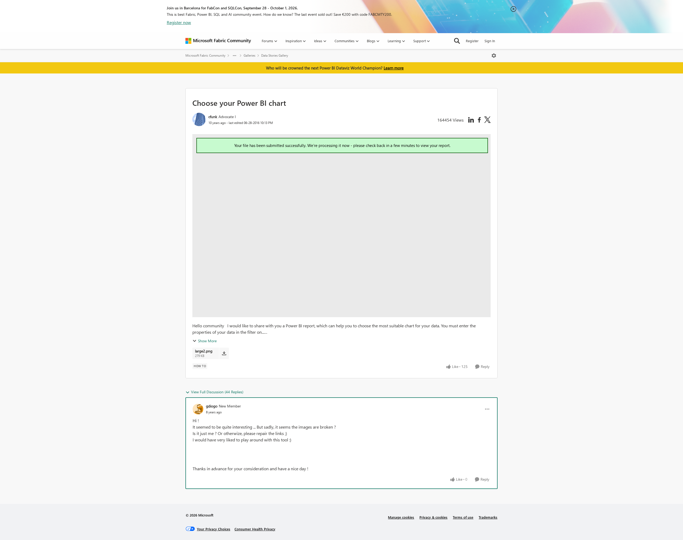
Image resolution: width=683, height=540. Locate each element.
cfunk (212, 116)
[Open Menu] (494, 55)
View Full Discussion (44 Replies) (217, 391)
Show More (207, 340)
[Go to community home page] (218, 41)
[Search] (457, 41)
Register (472, 40)
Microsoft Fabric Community (205, 55)
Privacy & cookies (433, 517)
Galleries (249, 55)
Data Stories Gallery (274, 55)
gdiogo (211, 406)
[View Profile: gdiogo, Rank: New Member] (198, 409)
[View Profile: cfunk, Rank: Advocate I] (199, 119)
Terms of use (463, 517)
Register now (179, 22)
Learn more (394, 68)
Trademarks (488, 517)
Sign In (490, 40)
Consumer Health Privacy (255, 529)
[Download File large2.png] (224, 353)
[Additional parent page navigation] (234, 55)
